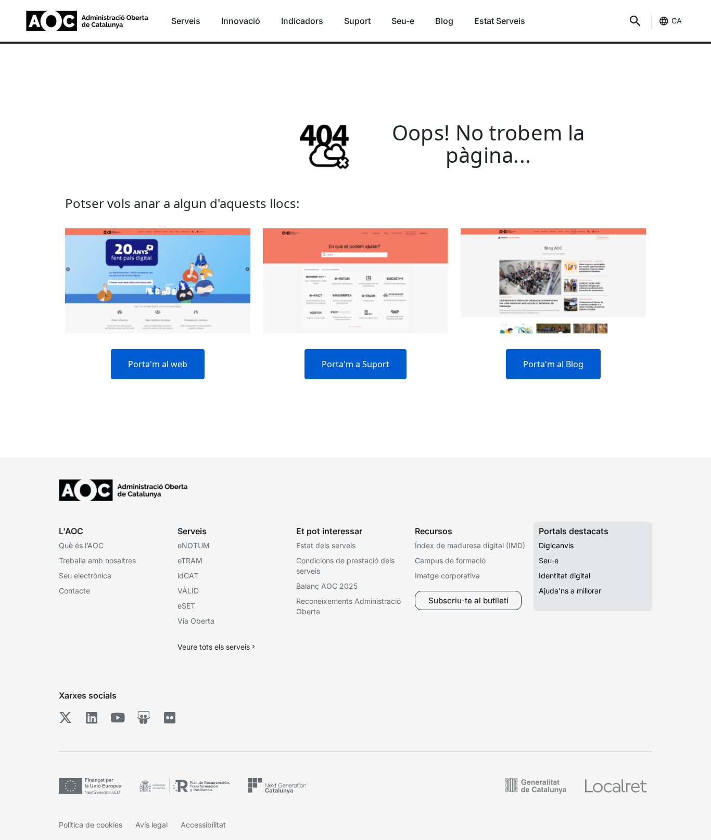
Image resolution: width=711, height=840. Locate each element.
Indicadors (302, 21)
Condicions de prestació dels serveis (345, 565)
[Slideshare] (143, 718)
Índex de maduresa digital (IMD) (470, 545)
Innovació (240, 21)
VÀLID (188, 590)
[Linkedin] (91, 718)
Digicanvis (556, 545)
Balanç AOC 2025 (327, 585)
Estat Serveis (499, 21)
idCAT (187, 575)
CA (676, 20)
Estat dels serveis (325, 545)
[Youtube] (117, 718)
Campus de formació (450, 560)
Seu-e (402, 21)
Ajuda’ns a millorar (570, 590)
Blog (444, 21)
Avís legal (151, 824)
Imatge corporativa (447, 575)
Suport (357, 21)
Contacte (74, 590)
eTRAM (189, 560)
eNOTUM (193, 545)
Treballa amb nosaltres (97, 560)
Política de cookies (90, 824)
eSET (186, 605)
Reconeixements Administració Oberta (348, 606)
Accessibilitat (203, 824)
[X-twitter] (65, 718)
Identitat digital (564, 575)
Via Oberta (195, 620)
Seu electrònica (85, 575)
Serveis (185, 21)
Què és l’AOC (81, 545)
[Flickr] (169, 718)
